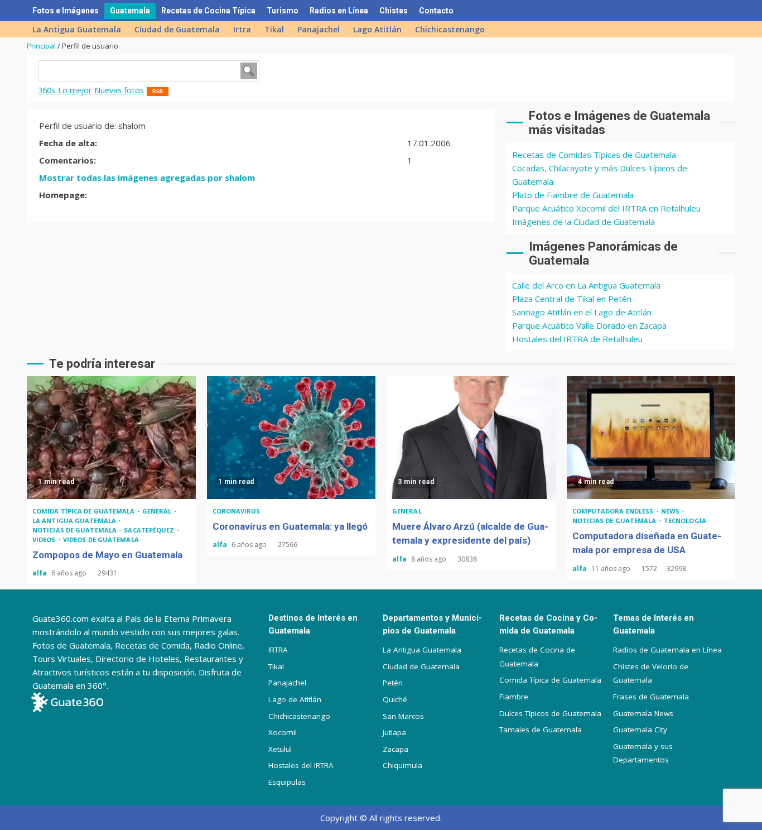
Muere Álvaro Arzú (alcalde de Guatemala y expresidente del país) (471, 437)
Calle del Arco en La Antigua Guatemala (586, 285)
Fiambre (513, 697)
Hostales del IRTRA (301, 765)
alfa (40, 573)
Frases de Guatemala (651, 697)
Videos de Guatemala (101, 539)
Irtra (242, 29)
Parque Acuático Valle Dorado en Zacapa (589, 325)
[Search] (719, 10)
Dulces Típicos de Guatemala (550, 713)
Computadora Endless (613, 511)
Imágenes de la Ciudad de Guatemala (583, 221)
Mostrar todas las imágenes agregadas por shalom (147, 177)
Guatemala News (643, 713)
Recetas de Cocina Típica (208, 10)
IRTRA (278, 650)
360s (46, 90)
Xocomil (282, 732)
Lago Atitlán (377, 29)
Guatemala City (640, 730)
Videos (44, 539)
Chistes (393, 10)
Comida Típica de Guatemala (550, 680)
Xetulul (280, 749)
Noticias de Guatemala (75, 530)
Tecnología (685, 520)
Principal (41, 46)
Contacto (436, 10)
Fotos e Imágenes (65, 10)
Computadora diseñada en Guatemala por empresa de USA (651, 437)
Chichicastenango (450, 29)
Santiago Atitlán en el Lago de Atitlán (582, 312)
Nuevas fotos (119, 90)
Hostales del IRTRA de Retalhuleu (577, 338)
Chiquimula (402, 765)
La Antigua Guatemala (76, 29)
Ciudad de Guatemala (177, 29)
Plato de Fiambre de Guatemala (573, 194)
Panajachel (318, 29)
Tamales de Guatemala (540, 730)
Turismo (282, 10)
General (157, 511)
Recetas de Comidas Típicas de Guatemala (594, 154)
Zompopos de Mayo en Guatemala (111, 437)
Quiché (395, 699)
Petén (393, 683)
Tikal (274, 29)
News (671, 511)
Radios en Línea (339, 10)
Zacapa (395, 749)
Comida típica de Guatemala (84, 511)
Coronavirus (237, 511)
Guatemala (130, 10)
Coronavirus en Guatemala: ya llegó (291, 437)
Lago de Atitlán (294, 699)
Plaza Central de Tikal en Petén (571, 298)
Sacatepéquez (150, 530)
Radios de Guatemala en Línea (667, 650)
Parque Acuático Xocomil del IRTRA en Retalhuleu (606, 208)
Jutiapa (394, 732)
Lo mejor (74, 90)
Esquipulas (287, 782)
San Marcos (403, 716)
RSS (157, 91)
